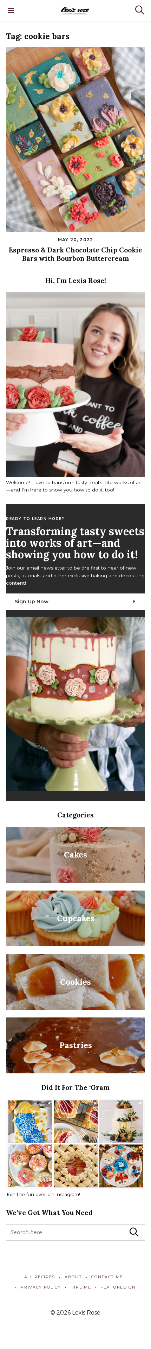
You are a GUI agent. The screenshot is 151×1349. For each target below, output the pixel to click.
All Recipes (39, 1276)
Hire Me (81, 1287)
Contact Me (107, 1276)
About (73, 1276)
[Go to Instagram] (75, 1187)
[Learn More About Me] (75, 475)
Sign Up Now (31, 601)
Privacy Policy (41, 1287)
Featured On (118, 1287)
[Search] (139, 10)
